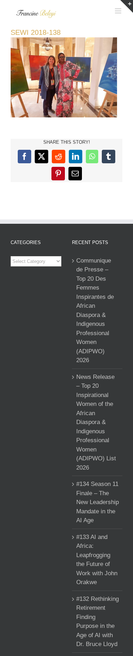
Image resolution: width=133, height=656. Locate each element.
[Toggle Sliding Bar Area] (126, 6)
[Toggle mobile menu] (118, 11)
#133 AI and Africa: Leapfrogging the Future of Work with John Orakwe (96, 560)
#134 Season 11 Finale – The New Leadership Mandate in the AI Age (97, 502)
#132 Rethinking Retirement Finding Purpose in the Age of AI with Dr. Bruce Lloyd (97, 622)
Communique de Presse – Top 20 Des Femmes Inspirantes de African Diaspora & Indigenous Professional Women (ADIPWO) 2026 (95, 310)
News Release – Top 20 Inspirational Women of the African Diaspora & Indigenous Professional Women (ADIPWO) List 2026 (96, 422)
